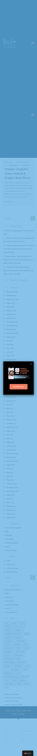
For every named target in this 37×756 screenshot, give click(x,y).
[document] (18, 378)
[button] (31, 364)
